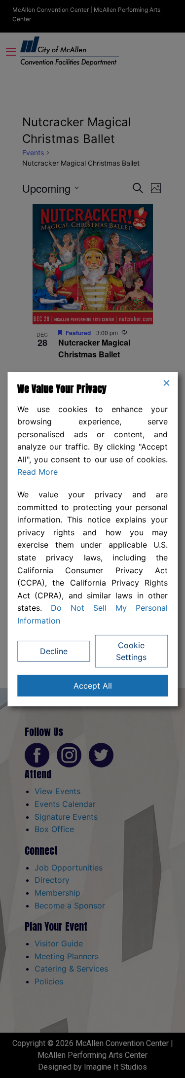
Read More (37, 472)
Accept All (93, 686)
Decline (54, 651)
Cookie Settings (131, 651)
